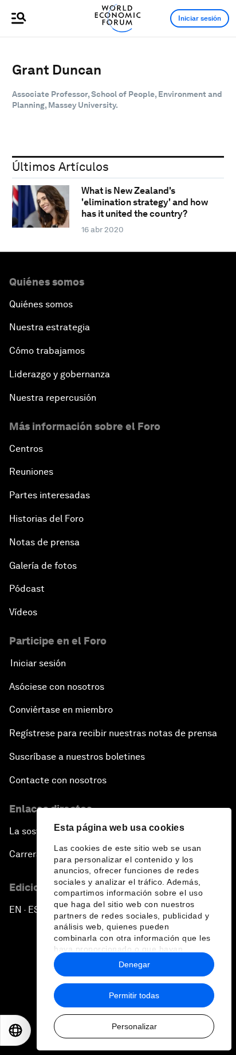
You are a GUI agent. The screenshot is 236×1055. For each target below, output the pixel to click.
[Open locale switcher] (15, 1030)
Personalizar (134, 1026)
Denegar (134, 964)
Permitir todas (134, 995)
